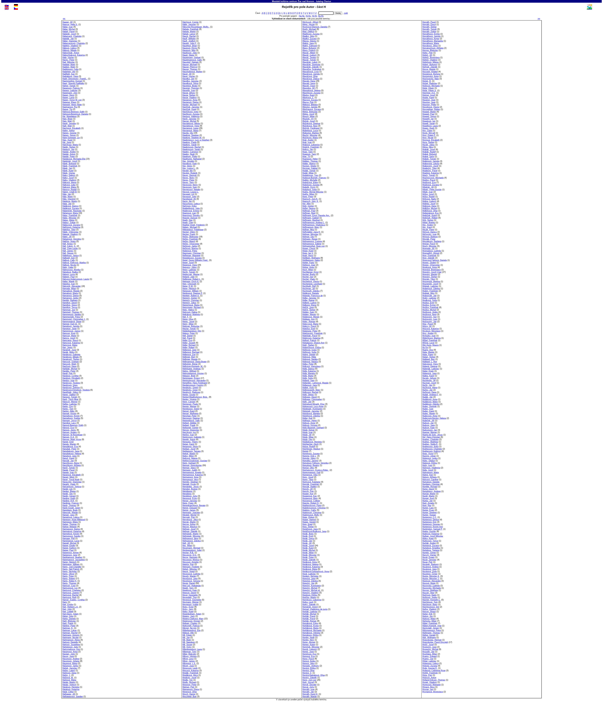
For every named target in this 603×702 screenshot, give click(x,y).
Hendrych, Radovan (191, 392)
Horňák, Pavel (308, 616)
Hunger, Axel (428, 498)
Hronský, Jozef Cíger (432, 272)
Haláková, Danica (70, 206)
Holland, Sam (308, 380)
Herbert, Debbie (189, 423)
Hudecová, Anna (429, 416)
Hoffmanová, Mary (310, 227)
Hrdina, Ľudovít (429, 201)
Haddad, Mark (68, 64)
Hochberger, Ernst (310, 272)
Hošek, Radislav (429, 83)
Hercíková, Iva (189, 432)
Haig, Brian (67, 119)
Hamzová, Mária (69, 345)
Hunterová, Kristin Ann (432, 526)
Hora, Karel (307, 524)
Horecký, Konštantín (311, 585)
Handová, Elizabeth (71, 378)
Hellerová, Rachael (190, 352)
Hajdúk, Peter (68, 156)
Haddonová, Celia (70, 69)
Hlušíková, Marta (310, 137)
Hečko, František (190, 239)
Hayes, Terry (188, 182)
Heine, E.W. (187, 286)
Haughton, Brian (189, 45)
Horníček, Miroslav (310, 647)
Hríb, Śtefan (427, 220)
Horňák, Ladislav (310, 611)
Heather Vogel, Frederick (193, 225)
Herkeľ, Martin (188, 453)
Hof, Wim (306, 203)
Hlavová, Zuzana (310, 100)
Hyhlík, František (430, 673)
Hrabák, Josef (428, 149)
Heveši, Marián (189, 576)
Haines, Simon (69, 135)
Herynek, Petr (188, 517)
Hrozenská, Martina (431, 281)
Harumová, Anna (70, 651)
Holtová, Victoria (309, 425)
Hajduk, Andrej (69, 152)
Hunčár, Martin (428, 493)
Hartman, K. (67, 628)
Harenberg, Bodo (70, 510)
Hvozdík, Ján (428, 651)
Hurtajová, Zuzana (430, 545)
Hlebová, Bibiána (310, 104)
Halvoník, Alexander (71, 286)
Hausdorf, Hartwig (190, 62)
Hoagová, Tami (309, 154)
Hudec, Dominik (429, 406)
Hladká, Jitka (308, 36)
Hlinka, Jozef (308, 114)
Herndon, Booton (190, 489)
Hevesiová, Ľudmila (191, 574)
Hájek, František (69, 166)
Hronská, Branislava (431, 269)
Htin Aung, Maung (430, 345)
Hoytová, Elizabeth (431, 140)
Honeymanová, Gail (311, 472)
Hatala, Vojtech (69, 684)
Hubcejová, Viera (430, 364)
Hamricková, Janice (71, 331)
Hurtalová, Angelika (431, 548)
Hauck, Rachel (189, 36)
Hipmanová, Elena (190, 689)
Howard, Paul (428, 114)
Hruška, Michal (429, 310)
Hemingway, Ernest (191, 378)
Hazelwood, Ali (189, 199)
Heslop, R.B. (188, 552)
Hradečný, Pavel (429, 170)
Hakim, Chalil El (69, 192)
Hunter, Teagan (429, 515)
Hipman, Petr (188, 687)
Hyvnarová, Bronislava (432, 692)
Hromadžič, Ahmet (430, 253)
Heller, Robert (188, 347)
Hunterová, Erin (429, 522)
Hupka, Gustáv (429, 531)
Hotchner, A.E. (429, 93)
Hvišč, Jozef (428, 644)
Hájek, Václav (68, 173)
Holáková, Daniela (310, 293)
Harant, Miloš (68, 477)
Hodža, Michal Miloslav (312, 192)
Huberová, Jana (429, 373)
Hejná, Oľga (187, 319)
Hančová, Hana (69, 366)
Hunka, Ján (427, 501)
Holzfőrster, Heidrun (311, 449)
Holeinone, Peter (309, 331)
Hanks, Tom (67, 409)
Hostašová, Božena (431, 74)
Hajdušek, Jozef (69, 161)
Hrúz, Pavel (427, 324)
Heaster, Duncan (189, 218)
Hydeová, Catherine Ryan (433, 670)
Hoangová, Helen (310, 159)
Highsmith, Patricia (191, 626)
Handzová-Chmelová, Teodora (76, 390)
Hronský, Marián (429, 274)
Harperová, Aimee (70, 552)
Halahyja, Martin (69, 201)
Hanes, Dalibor (69, 394)
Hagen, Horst (68, 95)
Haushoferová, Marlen (192, 71)
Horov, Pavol (308, 659)
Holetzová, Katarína (311, 338)
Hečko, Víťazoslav (190, 244)
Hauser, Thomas (189, 69)
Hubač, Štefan (428, 357)
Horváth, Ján (308, 692)
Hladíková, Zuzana (310, 34)
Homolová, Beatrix (310, 465)
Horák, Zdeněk (309, 559)
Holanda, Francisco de (312, 295)
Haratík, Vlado (68, 484)
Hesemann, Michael (191, 548)
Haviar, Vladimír (189, 97)
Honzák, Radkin (309, 486)
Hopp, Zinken (308, 517)
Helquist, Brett (188, 376)
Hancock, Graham (70, 361)
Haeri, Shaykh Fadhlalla (73, 83)
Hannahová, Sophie (71, 418)
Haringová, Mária (70, 522)
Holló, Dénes (308, 394)
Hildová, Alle (188, 633)
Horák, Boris (308, 534)
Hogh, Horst (307, 255)
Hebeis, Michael (189, 227)
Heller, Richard (189, 345)
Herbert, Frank (188, 425)
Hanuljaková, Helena (71, 453)
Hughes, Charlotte (430, 439)
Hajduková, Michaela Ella (73, 159)
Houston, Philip (429, 104)
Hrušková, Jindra (430, 312)
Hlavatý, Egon (308, 86)
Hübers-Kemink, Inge (431, 626)
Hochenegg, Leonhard (312, 284)
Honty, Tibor (307, 479)
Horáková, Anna (309, 562)
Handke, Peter (68, 371)
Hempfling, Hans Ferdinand (194, 383)
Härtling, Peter (68, 626)
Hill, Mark (186, 640)
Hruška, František (430, 307)
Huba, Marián (428, 352)
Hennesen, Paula (190, 404)
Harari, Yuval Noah (70, 479)
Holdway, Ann (308, 319)
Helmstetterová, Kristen (193, 373)
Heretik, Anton (188, 439)
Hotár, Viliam (428, 88)
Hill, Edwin (187, 635)
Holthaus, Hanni (309, 420)
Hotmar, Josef (428, 95)
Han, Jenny (67, 347)
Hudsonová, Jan (429, 430)
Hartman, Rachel (70, 633)
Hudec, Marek (428, 413)
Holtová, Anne (308, 423)
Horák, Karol (308, 548)
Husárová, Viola (429, 571)
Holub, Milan (308, 437)
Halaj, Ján (66, 203)
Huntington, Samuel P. (432, 529)
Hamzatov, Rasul (70, 340)
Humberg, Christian (431, 484)
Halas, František (69, 215)
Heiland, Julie (188, 277)
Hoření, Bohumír (429, 64)
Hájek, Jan (67, 168)
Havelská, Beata (189, 86)
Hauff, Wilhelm (189, 38)
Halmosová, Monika (71, 269)
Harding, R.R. (68, 501)
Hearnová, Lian (189, 213)
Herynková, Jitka (190, 519)
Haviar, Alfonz (188, 93)
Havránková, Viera (190, 126)
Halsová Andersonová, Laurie (75, 279)
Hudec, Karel (428, 411)
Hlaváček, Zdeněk (310, 67)
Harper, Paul (67, 550)
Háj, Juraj (66, 142)
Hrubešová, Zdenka (431, 288)
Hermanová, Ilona (190, 477)
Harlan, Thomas (69, 524)
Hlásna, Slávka (309, 41)
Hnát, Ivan (307, 142)
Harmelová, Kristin (70, 534)
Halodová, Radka (70, 272)
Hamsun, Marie (69, 335)
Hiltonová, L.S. (189, 663)
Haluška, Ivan (68, 284)
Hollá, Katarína (309, 371)
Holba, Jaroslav (309, 298)
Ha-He (301, 16)
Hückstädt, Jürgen (430, 628)
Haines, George (69, 133)
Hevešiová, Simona (191, 581)
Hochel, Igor (307, 277)
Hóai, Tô (306, 156)
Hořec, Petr (427, 53)
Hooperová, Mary (310, 498)
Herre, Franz (188, 503)
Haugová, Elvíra (189, 48)
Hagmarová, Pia (69, 107)
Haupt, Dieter (188, 55)
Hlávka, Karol (308, 95)
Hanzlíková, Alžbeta (71, 465)
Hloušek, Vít (308, 119)
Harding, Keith (68, 498)
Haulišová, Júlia (189, 53)
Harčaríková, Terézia (71, 486)
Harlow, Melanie (69, 526)
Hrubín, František (430, 291)
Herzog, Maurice (189, 526)
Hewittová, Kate (189, 590)
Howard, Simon (429, 116)
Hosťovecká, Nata (430, 78)
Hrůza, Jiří (427, 326)
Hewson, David (189, 592)
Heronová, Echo (189, 498)
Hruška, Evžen (429, 305)
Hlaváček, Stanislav (311, 64)
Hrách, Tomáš (428, 175)
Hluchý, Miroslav (310, 135)
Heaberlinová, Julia (191, 208)
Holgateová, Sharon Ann (313, 343)
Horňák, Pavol (308, 618)
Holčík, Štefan (308, 310)
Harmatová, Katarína (71, 531)
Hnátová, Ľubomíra (311, 145)
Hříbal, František (429, 340)
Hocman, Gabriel (310, 168)
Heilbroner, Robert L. (191, 279)
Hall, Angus (67, 244)
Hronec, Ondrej (429, 262)
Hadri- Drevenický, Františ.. (74, 78)
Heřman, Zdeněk (189, 531)
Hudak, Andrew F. (430, 394)
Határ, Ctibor (68, 692)
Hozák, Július (428, 145)
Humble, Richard (429, 486)
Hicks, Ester (188, 607)
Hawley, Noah (188, 154)
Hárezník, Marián (70, 512)
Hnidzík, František (310, 147)
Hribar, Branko (428, 222)
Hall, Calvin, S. (69, 246)
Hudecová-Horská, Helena (434, 418)
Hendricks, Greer (190, 390)
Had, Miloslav (68, 62)
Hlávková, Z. (308, 97)
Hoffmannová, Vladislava (313, 225)
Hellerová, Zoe (189, 354)
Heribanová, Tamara (191, 451)
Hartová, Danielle (70, 642)
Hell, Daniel (187, 335)
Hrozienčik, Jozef (430, 284)
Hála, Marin (67, 196)
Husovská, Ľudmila (431, 585)
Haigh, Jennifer (69, 123)
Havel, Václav (188, 76)
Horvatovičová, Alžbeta (432, 48)
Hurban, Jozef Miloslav (432, 536)
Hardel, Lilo (67, 489)
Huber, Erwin (428, 371)
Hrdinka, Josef (428, 203)
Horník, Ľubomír (309, 649)
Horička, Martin (309, 597)
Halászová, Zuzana (71, 225)
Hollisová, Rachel (310, 392)
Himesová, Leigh (190, 668)
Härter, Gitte (67, 616)
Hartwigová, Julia (70, 647)
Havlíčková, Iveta (190, 112)
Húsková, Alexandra (431, 581)
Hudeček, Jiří (428, 420)
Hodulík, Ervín (308, 187)
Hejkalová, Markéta (191, 314)
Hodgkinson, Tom (310, 175)
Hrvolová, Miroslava (431, 331)
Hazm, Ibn (187, 201)
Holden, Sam (308, 312)
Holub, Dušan (308, 430)
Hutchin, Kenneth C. (431, 600)
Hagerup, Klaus (69, 102)
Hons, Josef (307, 477)
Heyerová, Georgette (191, 600)
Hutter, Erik (427, 614)
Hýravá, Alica (428, 687)
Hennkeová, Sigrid (190, 409)
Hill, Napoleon (188, 642)
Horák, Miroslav (309, 555)
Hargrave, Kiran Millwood (73, 519)
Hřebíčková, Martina (431, 338)
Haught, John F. (189, 43)
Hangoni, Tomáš (69, 397)
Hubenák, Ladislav (430, 369)
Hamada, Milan (69, 288)
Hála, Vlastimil (69, 199)
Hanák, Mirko (68, 352)
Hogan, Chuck (308, 248)
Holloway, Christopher (312, 399)
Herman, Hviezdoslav (192, 465)
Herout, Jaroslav (189, 501)
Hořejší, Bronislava (431, 57)
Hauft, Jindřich (189, 41)
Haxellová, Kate (189, 163)
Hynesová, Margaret (431, 684)
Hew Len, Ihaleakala (191, 585)
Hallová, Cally (68, 260)
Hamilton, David (69, 302)
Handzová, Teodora (71, 383)
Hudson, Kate (428, 427)
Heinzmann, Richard (191, 307)
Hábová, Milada (69, 50)
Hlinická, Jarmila (309, 107)
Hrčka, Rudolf (428, 196)
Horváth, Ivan (308, 689)
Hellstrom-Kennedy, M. (192, 366)
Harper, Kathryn (69, 548)
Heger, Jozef (188, 262)
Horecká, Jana (308, 578)
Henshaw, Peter (189, 416)
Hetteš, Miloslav (189, 569)
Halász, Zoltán (69, 222)
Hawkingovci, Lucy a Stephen (195, 140)
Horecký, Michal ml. (311, 590)
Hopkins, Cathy (309, 510)
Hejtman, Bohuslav (191, 326)
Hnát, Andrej (308, 140)
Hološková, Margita (311, 413)
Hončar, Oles (308, 468)
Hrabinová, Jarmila (430, 161)
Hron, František (429, 255)
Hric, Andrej (427, 225)
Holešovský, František (312, 333)
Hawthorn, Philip (189, 156)
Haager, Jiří (67, 22)
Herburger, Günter (190, 427)
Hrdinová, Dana (429, 206)
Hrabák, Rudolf (429, 152)
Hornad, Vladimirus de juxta (314, 609)
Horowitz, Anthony (310, 666)
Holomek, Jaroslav (310, 411)
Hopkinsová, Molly (310, 515)
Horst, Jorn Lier (309, 680)
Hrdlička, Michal (429, 208)
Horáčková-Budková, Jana (314, 531)
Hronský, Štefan (429, 277)
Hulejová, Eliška (429, 463)
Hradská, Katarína (430, 173)
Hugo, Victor (428, 453)
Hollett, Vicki (308, 387)
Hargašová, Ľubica (70, 517)
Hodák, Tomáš (308, 170)
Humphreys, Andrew (431, 491)
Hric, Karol (427, 227)
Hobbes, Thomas (310, 161)
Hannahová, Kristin (71, 416)
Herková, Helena (189, 458)
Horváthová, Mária (430, 43)
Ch (279, 13)
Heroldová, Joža (189, 496)
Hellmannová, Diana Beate (194, 361)
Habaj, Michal (68, 29)
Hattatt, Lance (188, 34)
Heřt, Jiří (186, 543)
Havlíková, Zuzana (190, 114)
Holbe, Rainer (308, 300)
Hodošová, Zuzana (310, 185)
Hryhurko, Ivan (429, 335)
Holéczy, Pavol (309, 326)
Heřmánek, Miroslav (191, 536)
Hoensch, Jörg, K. (310, 201)
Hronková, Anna (429, 267)
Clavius (327, 1)
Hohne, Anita (308, 267)
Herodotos (187, 493)
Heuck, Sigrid (188, 571)
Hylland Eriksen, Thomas (433, 680)
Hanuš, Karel (68, 458)
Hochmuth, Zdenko (311, 291)
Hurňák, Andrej (429, 543)
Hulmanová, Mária (430, 472)
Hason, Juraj (68, 656)
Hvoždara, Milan (429, 654)
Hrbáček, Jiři (428, 187)
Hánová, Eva (68, 427)
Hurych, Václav (429, 555)
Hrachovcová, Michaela (433, 178)
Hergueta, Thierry (190, 442)
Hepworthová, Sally (191, 420)
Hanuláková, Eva (70, 446)
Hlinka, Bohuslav (310, 112)
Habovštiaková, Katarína (73, 55)
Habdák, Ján (68, 38)
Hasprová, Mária (69, 663)
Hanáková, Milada (70, 357)
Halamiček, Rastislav (72, 211)
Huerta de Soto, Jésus (432, 435)
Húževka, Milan (429, 621)
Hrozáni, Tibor (428, 279)
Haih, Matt (67, 126)
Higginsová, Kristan (191, 621)
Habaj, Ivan (67, 27)
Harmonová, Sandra (71, 536)
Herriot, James (189, 510)
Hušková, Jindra (429, 597)
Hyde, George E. (429, 668)
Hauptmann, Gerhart (191, 57)
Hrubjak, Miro (428, 293)
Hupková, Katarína (430, 534)
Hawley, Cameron (190, 152)
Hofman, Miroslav (310, 234)
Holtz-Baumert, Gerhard (313, 427)
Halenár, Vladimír (70, 234)
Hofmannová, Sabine (311, 244)
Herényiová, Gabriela (191, 437)
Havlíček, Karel (189, 109)
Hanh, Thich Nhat (70, 399)
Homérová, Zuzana (311, 453)
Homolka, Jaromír (310, 460)
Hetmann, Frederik (190, 567)
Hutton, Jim (427, 616)
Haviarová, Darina (190, 102)
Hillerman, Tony (189, 651)
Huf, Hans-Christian (431, 437)
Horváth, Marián (309, 696)
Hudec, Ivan (427, 409)
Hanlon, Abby (68, 411)
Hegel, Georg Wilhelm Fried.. (195, 260)
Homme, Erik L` (309, 456)
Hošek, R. (426, 81)
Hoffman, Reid (308, 213)
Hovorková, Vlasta (430, 107)
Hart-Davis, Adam (70, 614)
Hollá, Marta (307, 376)
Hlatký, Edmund (309, 45)
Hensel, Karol (188, 411)
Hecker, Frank (188, 234)
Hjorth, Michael (309, 29)
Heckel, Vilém (188, 232)
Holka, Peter (308, 364)
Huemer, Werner (429, 432)
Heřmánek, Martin (190, 534)
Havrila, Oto (187, 133)
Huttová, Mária (429, 618)
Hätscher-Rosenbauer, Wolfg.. (195, 27)
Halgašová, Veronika (71, 239)
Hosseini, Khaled (430, 71)
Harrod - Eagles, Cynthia (73, 600)
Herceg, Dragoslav (190, 430)
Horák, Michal (308, 550)
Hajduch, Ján (68, 149)
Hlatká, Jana (308, 43)
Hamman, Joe (68, 310)
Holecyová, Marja (310, 324)
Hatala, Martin (68, 682)
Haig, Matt (67, 121)
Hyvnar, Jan (427, 689)
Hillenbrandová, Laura (192, 649)
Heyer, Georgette (190, 595)
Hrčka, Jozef (428, 194)
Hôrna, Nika (427, 147)
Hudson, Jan (428, 423)
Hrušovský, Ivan (429, 319)
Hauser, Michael (189, 64)
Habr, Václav (68, 57)
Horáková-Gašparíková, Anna (315, 571)
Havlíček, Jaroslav (190, 107)
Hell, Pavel (187, 338)
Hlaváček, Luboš (310, 62)
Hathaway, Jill (68, 694)
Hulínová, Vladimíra (431, 468)
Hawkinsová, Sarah (191, 149)
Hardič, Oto (67, 493)
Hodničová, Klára (310, 182)
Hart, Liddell (67, 611)
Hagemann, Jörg (69, 93)
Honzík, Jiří (307, 489)
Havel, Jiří (187, 74)
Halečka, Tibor (69, 229)
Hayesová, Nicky (190, 185)
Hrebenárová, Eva (430, 213)
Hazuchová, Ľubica (191, 203)
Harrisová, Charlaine (71, 590)
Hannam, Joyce (69, 420)
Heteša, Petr (188, 564)
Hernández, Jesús (190, 486)
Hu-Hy (321, 16)
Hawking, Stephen (190, 135)
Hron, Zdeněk (428, 258)
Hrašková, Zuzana (430, 185)
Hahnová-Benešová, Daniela (75, 114)
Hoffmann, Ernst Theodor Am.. (316, 215)
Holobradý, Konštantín (312, 409)
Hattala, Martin (189, 31)
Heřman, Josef (189, 529)
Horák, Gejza (308, 538)
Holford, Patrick (309, 340)
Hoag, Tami (307, 152)
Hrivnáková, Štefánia (431, 241)
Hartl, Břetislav (69, 621)
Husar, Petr (427, 562)
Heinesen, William (190, 291)
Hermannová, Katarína (192, 475)
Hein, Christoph (189, 284)
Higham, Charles (189, 623)
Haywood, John (189, 196)
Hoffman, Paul (308, 211)
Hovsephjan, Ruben (431, 109)
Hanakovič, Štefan (70, 359)
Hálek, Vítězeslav (70, 232)
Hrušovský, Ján (429, 321)
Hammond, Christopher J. (74, 319)
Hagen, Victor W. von (72, 100)
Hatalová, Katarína (70, 689)
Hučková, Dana (429, 392)
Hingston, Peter (189, 684)
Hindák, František (190, 673)
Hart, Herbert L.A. (70, 607)
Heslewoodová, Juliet (192, 550)
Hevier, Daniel (188, 583)
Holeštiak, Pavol (309, 335)
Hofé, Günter (308, 206)
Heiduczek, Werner (191, 274)
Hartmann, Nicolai (70, 637)
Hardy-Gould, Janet (71, 508)
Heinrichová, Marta (190, 305)
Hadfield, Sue (68, 74)
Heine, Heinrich (189, 288)
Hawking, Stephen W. (192, 137)
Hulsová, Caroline (430, 479)
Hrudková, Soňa (429, 300)
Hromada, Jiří (428, 248)
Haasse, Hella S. (70, 24)
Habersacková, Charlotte (73, 43)
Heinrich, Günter (189, 298)
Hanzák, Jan (68, 460)
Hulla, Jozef (427, 470)
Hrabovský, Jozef (430, 166)
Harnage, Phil (68, 538)
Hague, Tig (67, 109)
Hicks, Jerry (187, 609)
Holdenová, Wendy (310, 317)
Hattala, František (190, 29)
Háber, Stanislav (69, 41)
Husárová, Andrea (430, 567)
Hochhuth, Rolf (309, 286)
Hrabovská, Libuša (430, 163)
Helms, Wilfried (189, 371)
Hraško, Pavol (428, 180)
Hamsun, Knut (68, 333)
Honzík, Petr (308, 491)
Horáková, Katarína (311, 567)
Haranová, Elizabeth (71, 475)
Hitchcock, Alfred (310, 22)
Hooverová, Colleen (311, 501)
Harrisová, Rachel (70, 595)
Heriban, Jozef (189, 449)
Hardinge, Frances (70, 503)
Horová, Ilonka (308, 661)
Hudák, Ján (427, 397)
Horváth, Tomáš (429, 29)
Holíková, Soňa (309, 352)
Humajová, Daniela (430, 482)
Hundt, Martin (428, 496)
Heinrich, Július (189, 302)
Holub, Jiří (307, 435)
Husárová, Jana (429, 569)
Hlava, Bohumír (309, 48)
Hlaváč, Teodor (309, 57)
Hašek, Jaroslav (69, 668)
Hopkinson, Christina (311, 512)
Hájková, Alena (69, 182)
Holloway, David (309, 397)
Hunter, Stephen (429, 512)
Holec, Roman (308, 321)
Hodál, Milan (308, 173)
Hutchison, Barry (429, 604)
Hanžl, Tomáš (68, 468)
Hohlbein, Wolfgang (311, 258)
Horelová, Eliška (309, 595)
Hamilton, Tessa (69, 307)
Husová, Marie (428, 583)
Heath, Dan (187, 220)
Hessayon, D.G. (189, 555)
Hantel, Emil (67, 442)
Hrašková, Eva (429, 182)
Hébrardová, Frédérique (193, 229)
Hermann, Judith (189, 470)
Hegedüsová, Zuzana (192, 258)
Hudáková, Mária (430, 402)
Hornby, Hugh (308, 637)
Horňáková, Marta (310, 628)
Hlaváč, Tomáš (309, 60)
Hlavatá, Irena (308, 83)
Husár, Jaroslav (429, 559)
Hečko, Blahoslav (190, 236)
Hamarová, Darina (70, 295)
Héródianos (187, 491)
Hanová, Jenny (69, 430)
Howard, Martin (429, 112)
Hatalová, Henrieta (70, 687)
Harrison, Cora (68, 585)
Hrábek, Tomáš (429, 159)
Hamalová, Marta (70, 293)
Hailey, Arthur (68, 130)
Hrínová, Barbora (430, 236)
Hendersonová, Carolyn (193, 385)
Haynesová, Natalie (191, 189)
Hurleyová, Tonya (430, 541)
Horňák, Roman (309, 621)
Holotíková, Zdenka (311, 416)
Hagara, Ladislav (70, 90)
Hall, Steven (67, 253)
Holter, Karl (307, 418)
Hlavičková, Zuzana (311, 93)
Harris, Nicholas (69, 571)
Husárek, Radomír (430, 564)
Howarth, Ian (428, 119)
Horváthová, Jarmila (431, 36)
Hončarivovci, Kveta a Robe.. (315, 470)
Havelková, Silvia (190, 83)
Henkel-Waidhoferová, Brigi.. (195, 397)
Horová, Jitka (308, 663)
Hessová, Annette (190, 562)
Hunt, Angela (428, 503)
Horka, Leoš (307, 602)
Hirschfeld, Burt (189, 696)
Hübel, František (429, 623)
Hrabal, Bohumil (429, 154)
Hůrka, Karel (428, 538)
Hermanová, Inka (190, 479)
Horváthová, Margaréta (432, 41)
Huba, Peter (427, 354)
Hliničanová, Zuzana (311, 109)
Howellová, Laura (430, 126)
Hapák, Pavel (68, 470)
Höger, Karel (307, 251)
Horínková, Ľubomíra (311, 600)
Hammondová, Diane (71, 321)
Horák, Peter (308, 557)
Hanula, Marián (69, 444)
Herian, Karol (188, 444)
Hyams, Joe (427, 659)
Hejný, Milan (188, 324)
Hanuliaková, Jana (70, 451)
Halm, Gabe (67, 267)
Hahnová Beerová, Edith (73, 112)
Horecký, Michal (309, 588)
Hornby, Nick (308, 640)
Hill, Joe (186, 637)
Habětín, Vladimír (70, 45)
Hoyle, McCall (428, 133)
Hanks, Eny (67, 406)
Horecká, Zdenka (310, 581)
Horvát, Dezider (309, 684)
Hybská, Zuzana (429, 666)
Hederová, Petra (189, 251)
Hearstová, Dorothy (191, 215)
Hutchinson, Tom (430, 602)
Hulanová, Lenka (429, 458)
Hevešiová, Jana (190, 578)
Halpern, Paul (68, 277)
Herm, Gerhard (189, 463)
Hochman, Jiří (308, 288)
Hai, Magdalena (69, 116)
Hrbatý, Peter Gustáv (432, 189)
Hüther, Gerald (428, 635)
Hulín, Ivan (427, 465)
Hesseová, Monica (190, 559)
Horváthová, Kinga (430, 38)
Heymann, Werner (190, 602)
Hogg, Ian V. (308, 253)
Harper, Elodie (68, 545)
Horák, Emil (307, 536)
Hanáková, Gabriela (71, 354)
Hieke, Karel (187, 611)
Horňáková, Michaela (311, 630)
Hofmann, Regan (310, 239)
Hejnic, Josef (188, 321)
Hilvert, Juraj (188, 666)
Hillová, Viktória (189, 656)
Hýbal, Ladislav (429, 661)
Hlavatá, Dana (308, 81)
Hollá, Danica (308, 369)
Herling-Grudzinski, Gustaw (194, 460)
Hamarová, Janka (70, 298)
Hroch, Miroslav (429, 246)
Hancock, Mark (69, 364)
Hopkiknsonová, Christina (314, 508)
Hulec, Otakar (428, 460)
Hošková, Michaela (431, 86)
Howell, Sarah (428, 123)
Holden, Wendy (309, 314)
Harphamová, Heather (72, 557)
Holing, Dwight (308, 354)
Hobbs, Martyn (309, 163)
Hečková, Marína (190, 248)
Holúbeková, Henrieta (312, 442)
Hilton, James (188, 661)
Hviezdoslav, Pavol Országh (435, 642)
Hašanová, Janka (70, 666)
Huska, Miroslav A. (431, 576)
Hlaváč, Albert (308, 53)
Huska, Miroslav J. (430, 578)
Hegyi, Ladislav (189, 269)
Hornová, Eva (308, 656)
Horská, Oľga (308, 670)
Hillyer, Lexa (187, 659)
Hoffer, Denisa (308, 208)
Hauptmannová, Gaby (192, 60)
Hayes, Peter (188, 180)
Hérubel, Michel (189, 515)
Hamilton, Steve (69, 305)
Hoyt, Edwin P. (429, 135)
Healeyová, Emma (190, 211)
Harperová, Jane (69, 555)
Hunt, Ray (426, 505)
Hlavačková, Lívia (310, 71)
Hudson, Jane (428, 425)
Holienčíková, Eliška (311, 347)
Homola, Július (309, 458)
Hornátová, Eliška (310, 635)
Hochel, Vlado (308, 279)
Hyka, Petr (427, 675)
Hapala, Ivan (68, 472)
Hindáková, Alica (190, 675)
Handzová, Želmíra (71, 387)
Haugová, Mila (188, 50)
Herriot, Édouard (189, 508)
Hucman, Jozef (429, 383)
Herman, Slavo (189, 468)
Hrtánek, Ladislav (430, 286)
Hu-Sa (425, 347)
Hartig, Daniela (69, 618)
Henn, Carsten (188, 402)
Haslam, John (68, 654)
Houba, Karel (428, 97)
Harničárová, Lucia (70, 541)
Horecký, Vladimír (310, 592)
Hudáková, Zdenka (430, 404)
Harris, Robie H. (69, 581)
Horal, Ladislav (309, 574)
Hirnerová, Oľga (189, 692)
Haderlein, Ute (68, 71)
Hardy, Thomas (69, 505)
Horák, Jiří (307, 543)
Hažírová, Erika (189, 206)
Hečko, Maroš (188, 241)
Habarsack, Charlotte (71, 36)
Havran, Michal (189, 121)
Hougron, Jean (428, 100)
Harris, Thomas (69, 583)
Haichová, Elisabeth (71, 128)
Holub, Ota (307, 439)
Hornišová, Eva (309, 654)
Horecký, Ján (308, 583)
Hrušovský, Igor (429, 317)
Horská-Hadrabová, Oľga (313, 675)
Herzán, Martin (189, 522)
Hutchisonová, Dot (430, 607)
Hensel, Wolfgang (190, 413)
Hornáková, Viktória (311, 633)
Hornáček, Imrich (310, 607)
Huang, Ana (427, 350)
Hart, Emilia (67, 604)
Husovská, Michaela (431, 588)
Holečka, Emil (308, 328)
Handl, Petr (67, 373)
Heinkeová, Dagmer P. (192, 293)
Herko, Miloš (188, 456)
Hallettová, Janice (70, 255)
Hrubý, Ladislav (429, 298)
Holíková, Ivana (309, 350)
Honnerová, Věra (310, 475)
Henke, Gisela (188, 394)
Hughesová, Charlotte (432, 449)
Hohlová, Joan (308, 265)
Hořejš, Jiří (427, 55)
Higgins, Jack (188, 616)
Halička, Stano (69, 241)
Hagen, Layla (68, 97)
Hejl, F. (185, 317)
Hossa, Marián (428, 69)
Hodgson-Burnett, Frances (314, 178)
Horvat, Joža (308, 687)
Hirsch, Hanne (188, 694)
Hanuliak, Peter (69, 449)
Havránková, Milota (191, 123)
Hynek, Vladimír (429, 682)
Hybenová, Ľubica (430, 663)
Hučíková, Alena (429, 387)
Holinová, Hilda (309, 357)
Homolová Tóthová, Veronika (315, 463)
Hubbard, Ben (428, 359)
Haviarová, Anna (189, 100)
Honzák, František (310, 484)
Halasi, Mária (68, 220)
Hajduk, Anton (68, 154)
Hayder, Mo (187, 170)
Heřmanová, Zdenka (191, 541)
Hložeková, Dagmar (311, 123)
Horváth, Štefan (429, 27)
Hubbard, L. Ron (429, 361)
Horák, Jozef (308, 545)
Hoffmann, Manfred (311, 220)
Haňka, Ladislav (69, 404)
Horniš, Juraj (308, 651)
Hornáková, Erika (310, 623)
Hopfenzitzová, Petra (311, 505)
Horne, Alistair (308, 642)
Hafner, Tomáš (69, 86)
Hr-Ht (314, 16)
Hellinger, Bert (188, 357)
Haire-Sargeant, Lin (71, 137)
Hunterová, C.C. (429, 517)
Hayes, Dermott (189, 175)
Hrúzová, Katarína (430, 328)
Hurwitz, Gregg (429, 552)
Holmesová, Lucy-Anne (312, 406)
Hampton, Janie (69, 328)
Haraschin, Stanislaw (71, 482)
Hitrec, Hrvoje (308, 24)
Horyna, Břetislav (430, 50)
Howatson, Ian (428, 121)
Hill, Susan (187, 644)
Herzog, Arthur (189, 524)
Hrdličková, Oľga (429, 211)
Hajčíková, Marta (70, 145)
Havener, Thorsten (190, 88)
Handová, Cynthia (70, 376)
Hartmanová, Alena (71, 640)
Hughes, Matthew (430, 442)
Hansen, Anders (69, 432)
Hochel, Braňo (308, 274)
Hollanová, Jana (309, 385)
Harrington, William (70, 564)
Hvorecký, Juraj (429, 647)
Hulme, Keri (427, 475)
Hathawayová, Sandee (72, 696)
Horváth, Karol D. (310, 694)
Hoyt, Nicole (427, 137)
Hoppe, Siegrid (309, 522)
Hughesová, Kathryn (431, 451)
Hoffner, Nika (308, 229)
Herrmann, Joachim (191, 512)
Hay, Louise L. (188, 168)
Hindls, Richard (189, 682)
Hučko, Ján (427, 390)
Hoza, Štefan (428, 142)
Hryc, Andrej (428, 333)
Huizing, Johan (429, 456)
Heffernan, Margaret (191, 255)
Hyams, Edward (429, 656)
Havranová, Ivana (190, 128)
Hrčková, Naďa (429, 199)
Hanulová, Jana (69, 456)
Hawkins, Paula (189, 142)
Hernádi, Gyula (189, 484)
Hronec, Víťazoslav (431, 265)
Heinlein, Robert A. (190, 295)
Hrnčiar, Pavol (428, 244)
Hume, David (428, 489)
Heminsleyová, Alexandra (194, 380)
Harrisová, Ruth (69, 597)
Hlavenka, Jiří (308, 88)
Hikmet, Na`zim (189, 628)
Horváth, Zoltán (429, 31)
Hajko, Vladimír (69, 180)
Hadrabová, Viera (70, 76)
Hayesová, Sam (189, 187)
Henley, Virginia (189, 399)
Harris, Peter (68, 576)
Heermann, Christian (191, 253)
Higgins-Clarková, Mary (193, 618)
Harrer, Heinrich (69, 562)
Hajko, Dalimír (68, 175)
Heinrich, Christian (190, 300)
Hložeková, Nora (309, 126)
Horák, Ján (307, 541)
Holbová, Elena (309, 305)
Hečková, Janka (189, 246)
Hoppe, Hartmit (309, 519)
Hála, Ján (66, 194)
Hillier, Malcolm (189, 654)
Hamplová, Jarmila (70, 326)
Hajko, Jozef (68, 178)
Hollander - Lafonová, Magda (315, 383)
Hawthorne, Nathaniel (192, 159)
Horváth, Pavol (429, 24)
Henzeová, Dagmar (191, 418)
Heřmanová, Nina (190, 538)
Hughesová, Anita (430, 446)
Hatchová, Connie (190, 22)
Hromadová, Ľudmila (431, 251)
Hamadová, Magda (70, 291)
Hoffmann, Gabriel (310, 218)
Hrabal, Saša (428, 156)
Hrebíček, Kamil (429, 215)
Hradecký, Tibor (429, 168)
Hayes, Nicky (188, 178)
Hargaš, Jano (68, 515)
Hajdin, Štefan (68, 147)
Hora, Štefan (308, 526)
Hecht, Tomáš (188, 272)
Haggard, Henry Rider (72, 104)
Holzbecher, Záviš (310, 444)
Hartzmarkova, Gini (71, 649)
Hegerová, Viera (189, 265)
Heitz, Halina (188, 310)
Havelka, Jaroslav (190, 81)
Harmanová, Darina (71, 529)
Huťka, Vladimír (429, 609)
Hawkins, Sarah (189, 145)
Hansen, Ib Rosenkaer (72, 435)
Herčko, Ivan (188, 435)
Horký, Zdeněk (309, 604)
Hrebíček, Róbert (430, 218)
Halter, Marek (68, 281)
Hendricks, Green (190, 387)
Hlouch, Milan (308, 116)
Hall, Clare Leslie (70, 248)
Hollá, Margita (308, 373)
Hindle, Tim (187, 680)
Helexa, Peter (188, 333)
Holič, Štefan (308, 345)
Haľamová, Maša (70, 213)
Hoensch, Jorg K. (310, 199)
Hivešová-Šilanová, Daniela (314, 27)
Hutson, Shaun (429, 611)
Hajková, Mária (69, 187)
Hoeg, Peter (307, 196)
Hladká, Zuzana (309, 38)
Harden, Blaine (69, 491)
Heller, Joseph (188, 343)
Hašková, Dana (69, 673)
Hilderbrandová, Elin (191, 630)
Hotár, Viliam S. (429, 90)
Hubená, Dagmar (429, 366)
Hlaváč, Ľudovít (309, 55)
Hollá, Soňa (307, 378)
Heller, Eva (187, 340)
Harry (64, 602)
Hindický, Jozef (189, 677)
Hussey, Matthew (430, 590)
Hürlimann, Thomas (431, 633)
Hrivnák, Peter (428, 239)
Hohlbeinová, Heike (311, 260)
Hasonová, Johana (70, 661)
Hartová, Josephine (71, 644)
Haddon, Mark (68, 67)
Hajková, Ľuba (68, 185)
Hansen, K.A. (68, 437)
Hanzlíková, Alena (70, 463)
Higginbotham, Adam (191, 614)
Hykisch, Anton (429, 677)
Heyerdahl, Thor (189, 597)
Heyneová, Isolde (190, 604)
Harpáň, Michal (69, 543)
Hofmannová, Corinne (312, 241)
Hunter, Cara (428, 508)
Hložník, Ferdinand (310, 128)
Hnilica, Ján (307, 149)
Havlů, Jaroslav (189, 119)
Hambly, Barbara (69, 300)
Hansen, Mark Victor (71, 439)
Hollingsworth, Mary (311, 390)
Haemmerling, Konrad (72, 81)
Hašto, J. (66, 675)
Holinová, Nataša (310, 361)
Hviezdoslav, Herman (432, 640)
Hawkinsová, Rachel (191, 147)
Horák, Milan (308, 552)
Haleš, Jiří (67, 236)
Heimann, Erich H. (190, 281)
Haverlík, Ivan (188, 90)
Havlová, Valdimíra (190, 116)
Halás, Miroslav (69, 218)
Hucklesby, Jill (428, 380)
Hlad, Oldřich (308, 31)
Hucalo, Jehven (429, 378)
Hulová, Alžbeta (429, 477)
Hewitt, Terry (188, 588)
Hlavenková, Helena (311, 90)
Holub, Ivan (307, 432)
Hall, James (67, 251)
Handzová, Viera (69, 385)
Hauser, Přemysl (189, 67)
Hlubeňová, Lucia (310, 130)
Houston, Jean (428, 102)
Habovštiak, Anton (70, 53)
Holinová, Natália (310, 359)
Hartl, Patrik (67, 623)
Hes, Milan (187, 545)
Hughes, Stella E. (430, 444)
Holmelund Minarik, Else (313, 404)
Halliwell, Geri (68, 258)
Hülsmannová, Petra (431, 630)
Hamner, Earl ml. (70, 324)
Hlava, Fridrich (308, 50)
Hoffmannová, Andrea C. (313, 222)
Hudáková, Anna (429, 399)
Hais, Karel (67, 140)
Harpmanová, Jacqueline (73, 559)
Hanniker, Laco (69, 423)
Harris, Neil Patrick (70, 569)
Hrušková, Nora (429, 314)
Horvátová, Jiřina (430, 45)
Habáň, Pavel (68, 31)
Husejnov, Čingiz (429, 574)
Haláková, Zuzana (70, 208)
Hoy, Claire (427, 130)
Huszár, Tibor (428, 592)
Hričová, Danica (429, 232)
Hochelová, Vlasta (310, 281)
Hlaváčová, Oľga (310, 76)
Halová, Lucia (68, 274)
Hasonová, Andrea (70, 659)
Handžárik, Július (70, 392)
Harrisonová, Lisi (70, 588)
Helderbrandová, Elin (191, 331)
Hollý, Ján (306, 402)
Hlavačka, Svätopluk (311, 69)
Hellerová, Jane (189, 350)
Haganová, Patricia (71, 88)
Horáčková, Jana (310, 529)
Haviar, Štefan (188, 95)
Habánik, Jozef (69, 34)
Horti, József (308, 682)
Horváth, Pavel (429, 22)
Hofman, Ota (308, 236)
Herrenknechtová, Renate (193, 505)
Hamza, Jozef (68, 338)
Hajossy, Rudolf (69, 189)
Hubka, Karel (428, 376)
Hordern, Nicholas (310, 576)
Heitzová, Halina (189, 312)
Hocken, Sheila (309, 166)
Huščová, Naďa (429, 595)
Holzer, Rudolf (308, 446)
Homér (305, 451)
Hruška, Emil (428, 302)
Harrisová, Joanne (70, 592)
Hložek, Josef (308, 121)
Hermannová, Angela (191, 472)
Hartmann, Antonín (70, 635)
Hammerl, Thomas (70, 312)
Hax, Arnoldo (188, 161)
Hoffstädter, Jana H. (311, 232)
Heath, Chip (187, 222)
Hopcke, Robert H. (310, 503)
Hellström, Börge (190, 364)
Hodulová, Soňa (309, 189)
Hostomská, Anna (430, 76)
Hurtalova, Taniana (430, 550)
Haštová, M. (67, 677)
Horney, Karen (308, 644)
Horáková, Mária (309, 569)
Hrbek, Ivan (427, 192)
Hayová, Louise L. (190, 192)
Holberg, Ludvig (309, 302)
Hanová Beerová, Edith (72, 425)
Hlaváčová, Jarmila (311, 74)
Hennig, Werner (189, 406)
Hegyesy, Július (189, 267)
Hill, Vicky (187, 647)
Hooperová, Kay (309, 496)
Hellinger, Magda (189, 359)
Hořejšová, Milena (430, 62)
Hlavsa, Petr (308, 102)
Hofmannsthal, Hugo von (313, 246)
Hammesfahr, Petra (71, 317)
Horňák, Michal (309, 614)
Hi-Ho (308, 16)
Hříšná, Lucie (428, 343)
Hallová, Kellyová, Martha (74, 262)
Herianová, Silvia (190, 446)
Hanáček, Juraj (69, 350)
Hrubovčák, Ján (429, 295)
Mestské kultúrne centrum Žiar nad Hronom (293, 1)
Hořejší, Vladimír (429, 60)
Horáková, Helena (310, 564)
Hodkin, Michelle (309, 180)
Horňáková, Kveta (310, 626)
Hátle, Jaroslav (189, 24)
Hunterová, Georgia (431, 524)
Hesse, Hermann (190, 557)
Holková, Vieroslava (311, 366)
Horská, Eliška (309, 668)
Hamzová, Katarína (71, 343)
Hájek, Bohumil (69, 163)
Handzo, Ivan (68, 380)
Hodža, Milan (308, 194)
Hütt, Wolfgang (429, 637)
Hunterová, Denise (430, 519)
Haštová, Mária (69, 680)
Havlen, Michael (189, 104)
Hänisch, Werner (69, 402)
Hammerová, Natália (71, 314)
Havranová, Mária (190, 130)
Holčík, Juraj (308, 307)
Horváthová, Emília (431, 34)
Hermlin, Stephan (190, 482)
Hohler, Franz (308, 262)
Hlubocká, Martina (310, 133)
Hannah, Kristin (69, 413)
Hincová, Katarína (190, 670)
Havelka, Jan (188, 78)
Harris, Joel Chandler (71, 567)
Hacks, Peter (68, 60)
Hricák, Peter (428, 229)
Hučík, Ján (427, 385)
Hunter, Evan (428, 510)
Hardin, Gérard (69, 496)
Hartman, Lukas (69, 630)
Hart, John (67, 609)
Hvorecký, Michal (430, 649)
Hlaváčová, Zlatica (310, 78)
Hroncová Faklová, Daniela (434, 260)
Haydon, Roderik (189, 173)
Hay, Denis (187, 166)
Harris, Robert (68, 578)
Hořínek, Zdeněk (429, 67)
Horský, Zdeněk (309, 677)
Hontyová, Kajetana (311, 482)
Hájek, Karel (67, 170)
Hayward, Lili (188, 194)
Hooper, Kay (307, 493)
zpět (346, 13)
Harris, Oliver (68, 574)
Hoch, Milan (307, 269)
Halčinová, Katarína (71, 227)
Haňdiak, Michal (69, 369)
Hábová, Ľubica (69, 48)
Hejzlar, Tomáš (189, 328)
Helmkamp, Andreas (191, 369)
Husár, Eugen (428, 557)
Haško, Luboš (68, 670)
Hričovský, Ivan (429, 234)
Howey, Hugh (428, 128)
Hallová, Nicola (69, 265)
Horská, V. (307, 673)
